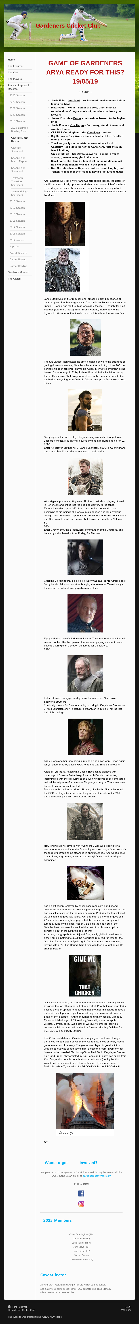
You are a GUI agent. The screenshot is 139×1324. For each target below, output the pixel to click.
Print (14, 1306)
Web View (126, 1310)
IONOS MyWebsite (52, 1316)
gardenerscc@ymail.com (97, 1175)
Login (128, 1306)
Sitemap (23, 1306)
